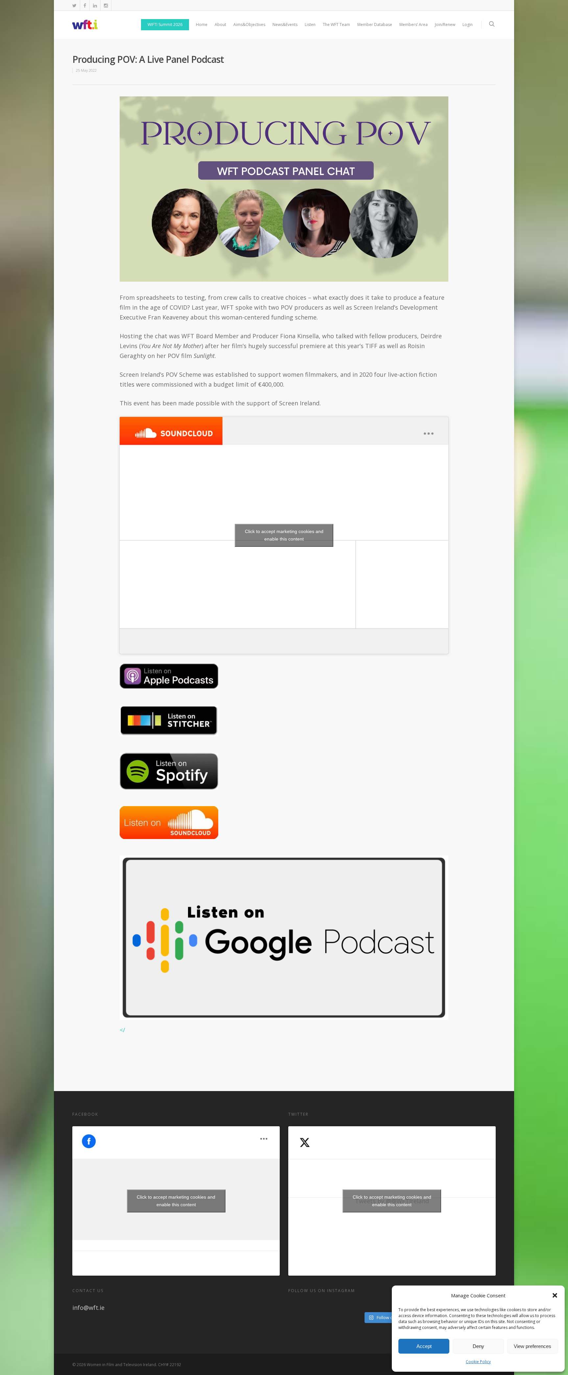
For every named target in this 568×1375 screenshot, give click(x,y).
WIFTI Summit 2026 (165, 24)
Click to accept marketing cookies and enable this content (284, 535)
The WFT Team (336, 24)
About (220, 24)
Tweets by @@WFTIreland (392, 1200)
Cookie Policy (478, 1361)
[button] (555, 1295)
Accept (424, 1346)
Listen (310, 24)
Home (201, 24)
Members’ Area (413, 24)
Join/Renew (445, 24)
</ (122, 1030)
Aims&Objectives (249, 24)
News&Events (284, 24)
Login (467, 24)
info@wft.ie (88, 1307)
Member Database (374, 24)
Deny (478, 1346)
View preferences (532, 1346)
